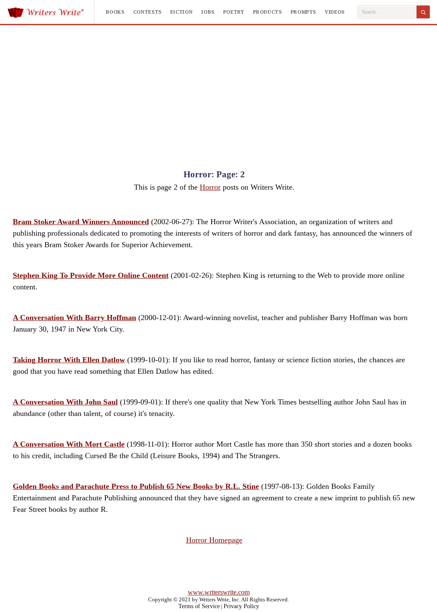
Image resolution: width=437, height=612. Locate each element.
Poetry (234, 12)
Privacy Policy (241, 606)
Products (267, 12)
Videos (335, 12)
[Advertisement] (218, 89)
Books (115, 12)
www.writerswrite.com (219, 592)
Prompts (303, 12)
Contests (147, 12)
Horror (210, 187)
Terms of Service (199, 606)
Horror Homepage (214, 540)
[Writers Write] (50, 12)
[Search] (423, 12)
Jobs (208, 12)
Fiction (181, 12)
